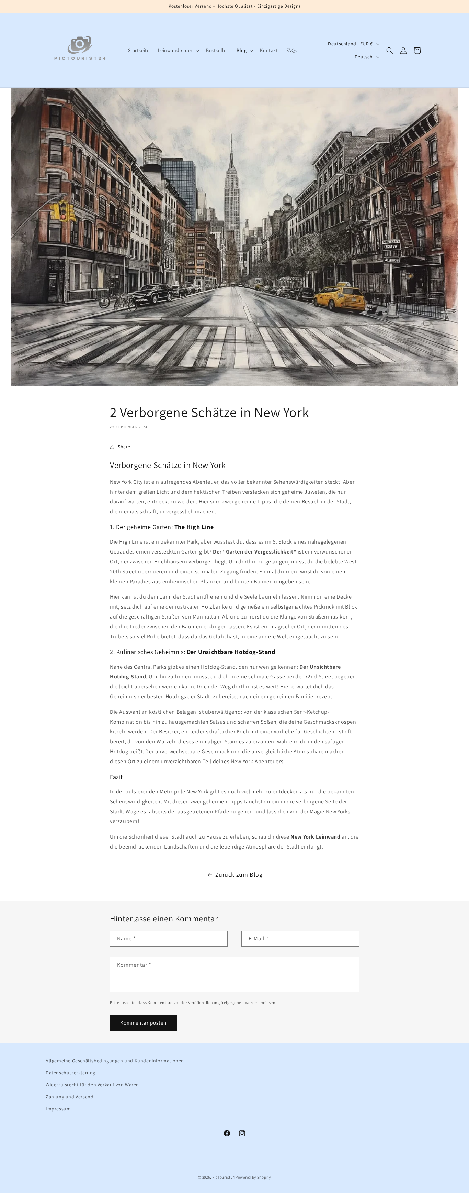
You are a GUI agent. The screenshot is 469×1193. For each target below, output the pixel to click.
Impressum (58, 1109)
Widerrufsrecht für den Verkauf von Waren (92, 1085)
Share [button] (124, 447)
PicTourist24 (223, 1177)
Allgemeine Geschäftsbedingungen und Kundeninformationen (115, 1061)
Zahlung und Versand (69, 1097)
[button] (178, 50)
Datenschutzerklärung (70, 1073)
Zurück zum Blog (239, 874)
